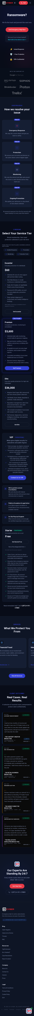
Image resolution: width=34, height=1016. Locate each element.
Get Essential (17, 311)
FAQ (3, 939)
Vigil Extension (6, 949)
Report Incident (6, 959)
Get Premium (17, 368)
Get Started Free (17, 542)
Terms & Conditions (7, 988)
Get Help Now (17, 886)
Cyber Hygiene (6, 929)
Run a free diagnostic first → (17, 547)
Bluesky (24, 1009)
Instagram (18, 1009)
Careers (4, 975)
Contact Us (5, 971)
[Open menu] (30, 2)
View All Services (17, 676)
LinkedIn (6, 1009)
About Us (4, 968)
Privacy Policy (6, 991)
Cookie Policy (6, 994)
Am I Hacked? (6, 952)
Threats (4, 936)
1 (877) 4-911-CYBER (18, 892)
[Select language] (15, 2)
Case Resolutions (7, 955)
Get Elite (17, 424)
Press (3, 978)
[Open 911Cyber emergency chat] (29, 1011)
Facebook (11, 1009)
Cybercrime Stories (7, 933)
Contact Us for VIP (17, 478)
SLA (3, 997)
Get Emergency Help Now (17, 30)
